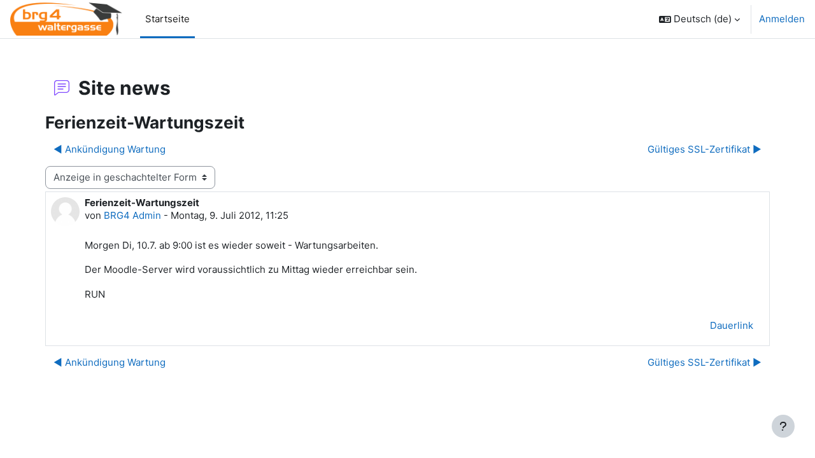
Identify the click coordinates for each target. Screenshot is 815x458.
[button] (699, 19)
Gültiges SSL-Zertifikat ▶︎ (705, 149)
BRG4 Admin (132, 215)
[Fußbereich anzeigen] (783, 426)
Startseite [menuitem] (167, 19)
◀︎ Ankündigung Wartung (109, 149)
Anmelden (782, 19)
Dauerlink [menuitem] (731, 325)
